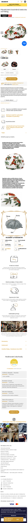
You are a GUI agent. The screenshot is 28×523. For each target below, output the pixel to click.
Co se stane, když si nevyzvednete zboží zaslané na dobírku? (12, 470)
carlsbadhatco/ (6, 485)
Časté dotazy (4, 466)
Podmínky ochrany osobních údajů (8, 449)
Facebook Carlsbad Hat (8, 483)
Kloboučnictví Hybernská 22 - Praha (9, 456)
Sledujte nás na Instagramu (14, 422)
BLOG (2, 468)
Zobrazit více (14, 412)
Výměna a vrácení (5, 453)
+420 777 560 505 (7, 481)
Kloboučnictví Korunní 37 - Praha (8, 458)
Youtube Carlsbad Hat (8, 488)
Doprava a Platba (4, 451)
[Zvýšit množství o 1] (5, 78)
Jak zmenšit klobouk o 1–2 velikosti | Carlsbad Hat (12, 498)
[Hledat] (18, 1)
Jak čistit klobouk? (5, 463)
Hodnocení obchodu (14, 357)
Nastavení (13, 515)
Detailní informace (5, 103)
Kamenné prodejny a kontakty (7, 454)
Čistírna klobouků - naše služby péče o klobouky (11, 472)
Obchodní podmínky (5, 448)
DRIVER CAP (20, 245)
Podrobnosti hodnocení (20, 17)
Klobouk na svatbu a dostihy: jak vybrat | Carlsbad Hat (13, 494)
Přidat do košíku (12, 79)
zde (15, 512)
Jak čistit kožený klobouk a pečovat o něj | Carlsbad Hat (13, 496)
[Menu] (25, 1)
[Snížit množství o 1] (5, 79)
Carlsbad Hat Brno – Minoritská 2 (8, 459)
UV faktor (8, 248)
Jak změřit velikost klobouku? (7, 461)
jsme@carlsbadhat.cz (7, 479)
